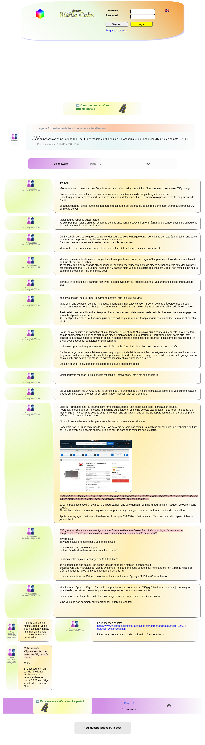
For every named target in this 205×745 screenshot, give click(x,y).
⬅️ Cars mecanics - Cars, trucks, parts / (93, 107)
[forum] (76, 16)
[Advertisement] (102, 63)
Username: (112, 10)
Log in (141, 24)
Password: (112, 15)
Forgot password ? (116, 30)
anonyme (51, 144)
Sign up (116, 24)
